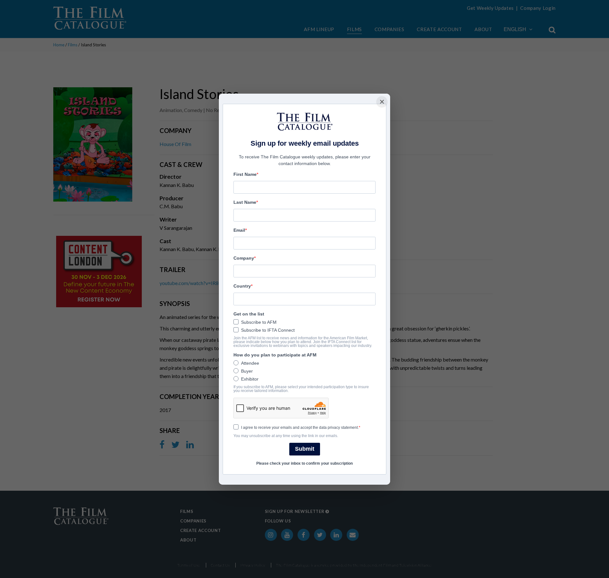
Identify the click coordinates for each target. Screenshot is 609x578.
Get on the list (248, 314)
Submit (304, 449)
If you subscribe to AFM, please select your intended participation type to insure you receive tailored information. (301, 389)
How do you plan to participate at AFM (275, 355)
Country (242, 286)
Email (239, 230)
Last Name (244, 202)
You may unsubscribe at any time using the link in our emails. (285, 436)
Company (243, 258)
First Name (245, 174)
